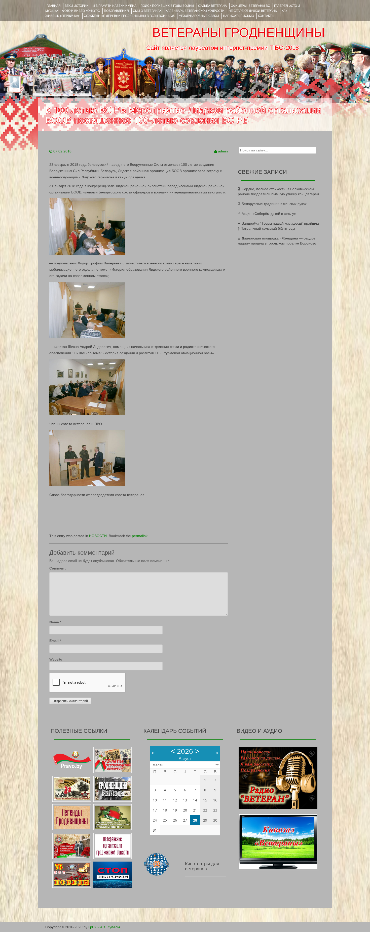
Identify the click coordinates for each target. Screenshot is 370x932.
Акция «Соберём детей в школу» (269, 214)
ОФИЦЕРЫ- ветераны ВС (250, 6)
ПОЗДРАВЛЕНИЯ (116, 11)
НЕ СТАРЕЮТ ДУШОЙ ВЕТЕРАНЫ (253, 11)
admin (223, 151)
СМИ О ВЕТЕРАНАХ (147, 11)
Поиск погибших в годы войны (167, 6)
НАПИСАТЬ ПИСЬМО (238, 16)
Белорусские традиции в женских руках (274, 204)
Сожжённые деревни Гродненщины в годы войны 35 (129, 16)
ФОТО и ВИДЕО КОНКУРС (81, 11)
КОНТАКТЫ (266, 16)
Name (54, 622)
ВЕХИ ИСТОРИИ (77, 6)
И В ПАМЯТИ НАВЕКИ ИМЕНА (114, 6)
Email (54, 641)
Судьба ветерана (212, 6)
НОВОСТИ (98, 536)
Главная (54, 6)
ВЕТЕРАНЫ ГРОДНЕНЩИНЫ (238, 32)
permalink (139, 536)
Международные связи (199, 16)
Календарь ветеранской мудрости (195, 11)
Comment (57, 568)
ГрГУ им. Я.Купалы (104, 927)
